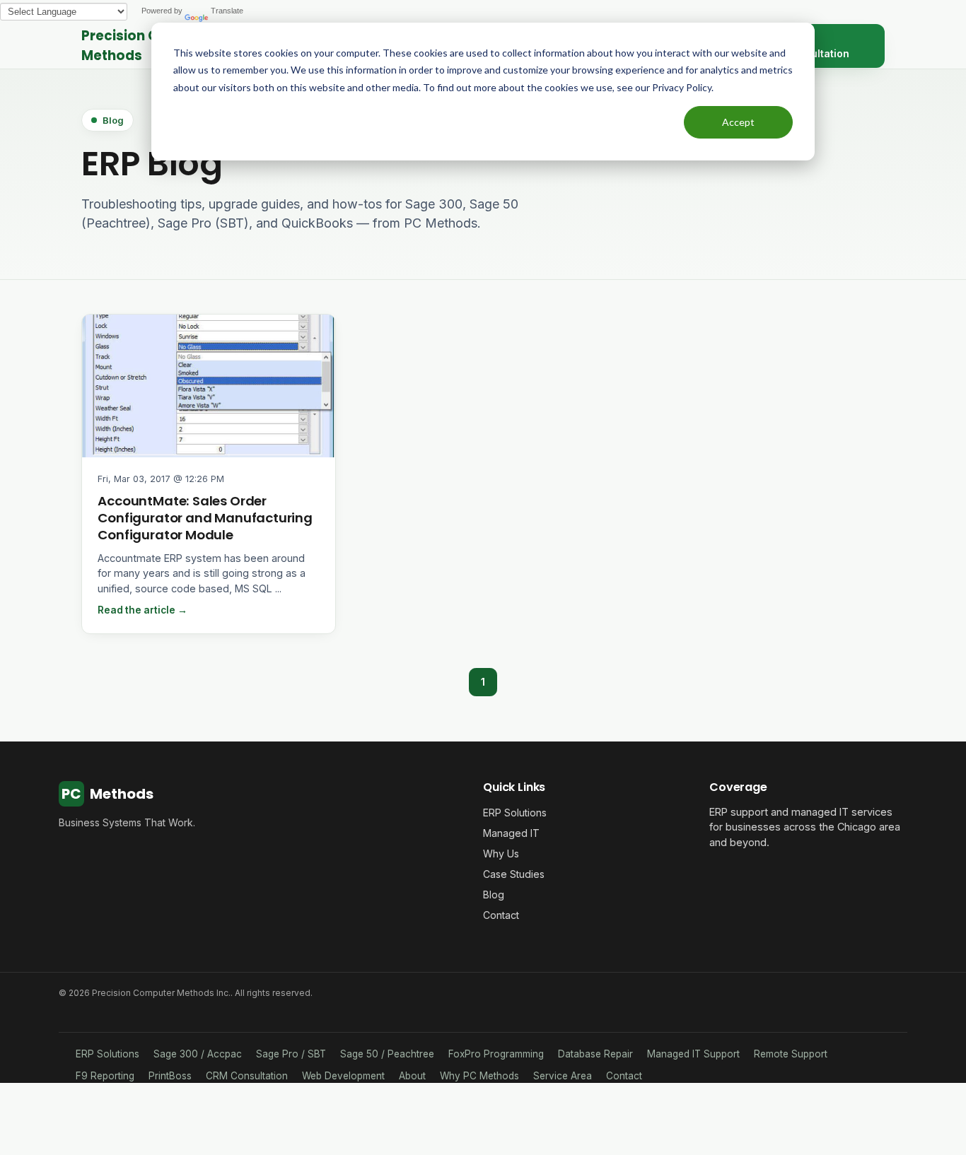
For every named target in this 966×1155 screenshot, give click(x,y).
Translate (227, 10)
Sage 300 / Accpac (197, 1054)
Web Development (343, 1075)
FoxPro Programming (496, 1054)
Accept (738, 122)
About (412, 1075)
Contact (501, 915)
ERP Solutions (515, 813)
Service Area (562, 1075)
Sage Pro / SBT (291, 1054)
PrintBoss (170, 1075)
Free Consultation (817, 46)
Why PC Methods (479, 1075)
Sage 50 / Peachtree (387, 1054)
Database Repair (595, 1054)
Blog (493, 895)
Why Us (501, 854)
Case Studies (514, 874)
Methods (107, 794)
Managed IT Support (693, 1054)
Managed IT (511, 833)
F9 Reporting (105, 1075)
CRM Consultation (247, 1075)
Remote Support (790, 1054)
